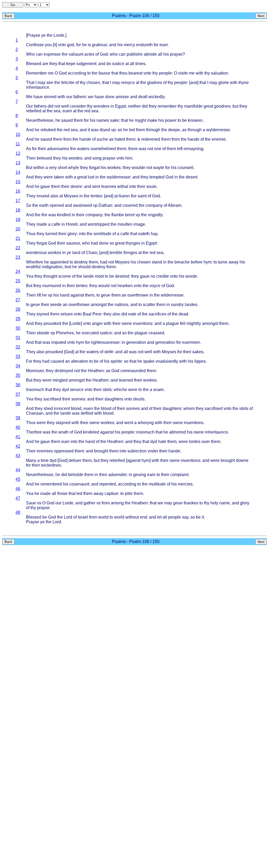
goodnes (222, 106)
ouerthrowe (137, 295)
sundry (177, 304)
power (171, 120)
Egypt (120, 106)
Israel (83, 517)
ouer (65, 441)
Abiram (174, 205)
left (180, 148)
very (53, 167)
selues (66, 314)
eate (132, 314)
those (62, 493)
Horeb (71, 224)
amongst (99, 304)
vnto (62, 45)
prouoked (52, 323)
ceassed (156, 333)
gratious (99, 45)
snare (158, 389)
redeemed (150, 139)
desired (122, 276)
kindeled (91, 432)
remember (167, 106)
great (208, 106)
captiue (111, 493)
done (110, 96)
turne (222, 262)
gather (89, 503)
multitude (157, 484)
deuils (138, 399)
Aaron (124, 196)
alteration (79, 361)
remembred (51, 484)
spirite (116, 361)
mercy (129, 45)
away (234, 262)
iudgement (86, 63)
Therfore (34, 432)
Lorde (59, 35)
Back (8, 16)
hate (162, 441)
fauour (104, 73)
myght (140, 120)
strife (108, 352)
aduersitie (117, 474)
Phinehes (65, 333)
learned (126, 380)
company (154, 205)
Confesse (35, 45)
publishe (135, 54)
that (61, 63)
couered (130, 205)
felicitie (67, 82)
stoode (43, 333)
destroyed (64, 370)
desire (76, 186)
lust (91, 177)
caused (57, 361)
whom (189, 408)
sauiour (73, 243)
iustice (118, 63)
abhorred (177, 432)
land (76, 252)
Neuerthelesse (39, 120)
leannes (108, 186)
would (104, 285)
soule (151, 186)
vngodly (155, 215)
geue (105, 295)
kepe (70, 63)
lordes (194, 441)
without (132, 517)
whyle (73, 167)
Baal (87, 314)
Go (12, 5)
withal (122, 186)
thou (123, 73)
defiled (87, 413)
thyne (244, 82)
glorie (223, 82)
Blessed (33, 63)
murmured (51, 285)
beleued (44, 158)
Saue (31, 503)
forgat (94, 167)
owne (127, 323)
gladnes (154, 82)
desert (191, 177)
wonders (102, 106)
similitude (102, 233)
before (197, 262)
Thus (30, 233)
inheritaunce (37, 87)
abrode (150, 54)
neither (134, 106)
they (53, 63)
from (67, 139)
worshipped (99, 224)
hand (64, 295)
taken (59, 177)
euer (163, 45)
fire (44, 215)
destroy (81, 262)
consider (78, 106)
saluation (219, 73)
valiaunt (76, 54)
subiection (137, 451)
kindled (64, 215)
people (165, 73)
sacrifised (52, 399)
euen (67, 111)
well (65, 106)
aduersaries (58, 148)
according (77, 73)
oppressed (64, 451)
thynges (133, 243)
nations (121, 304)
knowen (195, 120)
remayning (193, 148)
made (42, 224)
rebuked (48, 130)
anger (97, 323)
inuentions (142, 323)
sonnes (78, 399)
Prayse (33, 35)
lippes (200, 361)
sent (96, 186)
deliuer (75, 460)
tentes (96, 196)
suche (102, 139)
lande (88, 276)
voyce (155, 285)
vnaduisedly (167, 361)
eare (151, 474)
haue (38, 96)
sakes (197, 352)
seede (56, 304)
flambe (117, 215)
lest (68, 267)
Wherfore (34, 262)
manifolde (193, 106)
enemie (219, 139)
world (103, 517)
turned (51, 233)
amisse (122, 96)
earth (44, 205)
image (139, 224)
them (78, 120)
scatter (149, 304)
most (99, 276)
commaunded (133, 370)
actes (89, 54)
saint (142, 196)
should (84, 267)
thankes (191, 503)
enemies (45, 451)
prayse (176, 54)
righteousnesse (105, 342)
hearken (125, 285)
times (140, 63)
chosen (93, 82)
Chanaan (34, 413)
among (117, 503)
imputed (58, 342)
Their (31, 451)
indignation (52, 267)
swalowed (82, 205)
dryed (105, 130)
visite (183, 73)
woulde (138, 167)
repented (107, 484)
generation (136, 342)
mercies (185, 484)
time (45, 460)
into (132, 186)
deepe (174, 130)
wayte (158, 167)
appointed (59, 262)
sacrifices (157, 314)
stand (157, 262)
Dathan (105, 205)
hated (120, 139)
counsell (185, 167)
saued (67, 120)
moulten (124, 224)
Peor (96, 314)
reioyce (128, 82)
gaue (45, 186)
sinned (50, 96)
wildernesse (172, 295)
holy (214, 503)
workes (114, 167)
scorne (64, 276)
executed (90, 333)
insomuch (145, 432)
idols (107, 389)
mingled (60, 380)
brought (101, 451)
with (199, 73)
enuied (43, 196)
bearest (135, 73)
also (54, 196)
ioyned (43, 314)
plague (172, 323)
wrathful (33, 267)
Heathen (96, 370)
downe (242, 460)
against (77, 295)
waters (83, 148)
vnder (153, 451)
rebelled (33, 111)
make (152, 120)
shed (48, 408)
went (128, 422)
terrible (116, 252)
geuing (139, 474)
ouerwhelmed (103, 148)
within (38, 167)
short (62, 167)
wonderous (36, 252)
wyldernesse (218, 130)
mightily (194, 323)
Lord (68, 517)
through (153, 130)
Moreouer (35, 370)
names (102, 120)
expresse (52, 54)
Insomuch (35, 389)
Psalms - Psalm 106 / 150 (135, 15)
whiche (120, 389)
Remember (36, 73)
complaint (179, 474)
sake (114, 120)
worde (191, 276)
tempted (156, 177)
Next (261, 16)
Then (31, 158)
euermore (191, 342)
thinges (130, 252)
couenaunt (79, 484)
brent (129, 215)
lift (39, 295)
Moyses (71, 196)
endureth (144, 45)
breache (182, 262)
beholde (75, 474)
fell (182, 323)
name (224, 503)
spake (148, 361)
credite (162, 276)
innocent (62, 408)
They (30, 196)
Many (31, 460)
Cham (91, 252)
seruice (77, 389)
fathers (79, 96)
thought (50, 276)
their (42, 148)
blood (76, 408)
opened (57, 205)
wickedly (156, 96)
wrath (63, 432)
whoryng (146, 422)
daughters (114, 399)
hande (85, 139)
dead (183, 314)
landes (191, 304)
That (30, 82)
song (97, 158)
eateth (144, 233)
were (48, 177)
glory (72, 233)
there (133, 148)
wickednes (51, 465)
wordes (75, 158)
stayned (63, 422)
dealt (142, 96)
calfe (55, 224)
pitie (129, 493)
